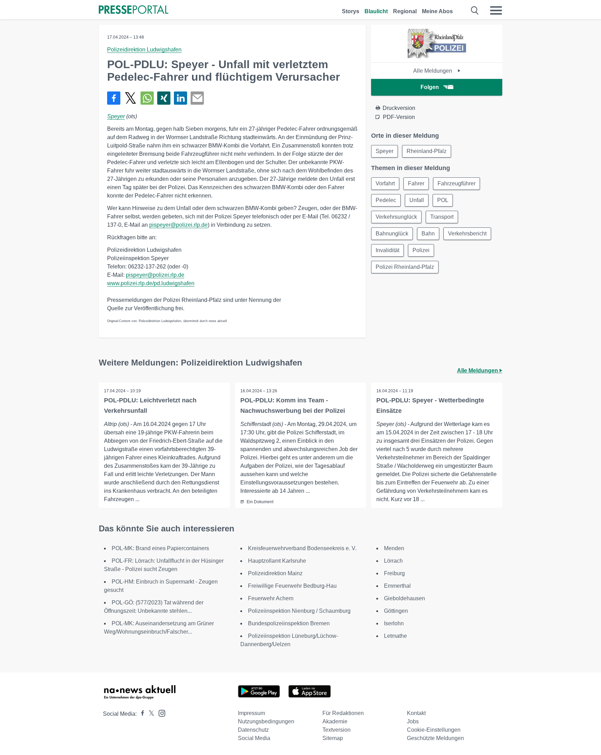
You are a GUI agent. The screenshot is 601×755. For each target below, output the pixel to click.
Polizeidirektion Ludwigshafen (144, 50)
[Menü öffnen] (496, 10)
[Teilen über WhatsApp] (147, 98)
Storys (350, 11)
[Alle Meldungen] (437, 56)
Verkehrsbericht (467, 233)
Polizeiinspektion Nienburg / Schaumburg (299, 611)
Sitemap (332, 738)
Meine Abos (437, 11)
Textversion (336, 730)
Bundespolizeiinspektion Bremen (289, 623)
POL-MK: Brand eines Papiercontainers (160, 548)
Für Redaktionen (343, 713)
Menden (394, 548)
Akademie (334, 721)
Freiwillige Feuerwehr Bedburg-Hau (292, 586)
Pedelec (386, 200)
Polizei (421, 250)
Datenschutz (253, 730)
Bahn (428, 233)
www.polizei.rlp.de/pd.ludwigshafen (150, 283)
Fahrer (416, 183)
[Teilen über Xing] (163, 98)
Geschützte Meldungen (435, 738)
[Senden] (197, 98)
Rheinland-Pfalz (427, 151)
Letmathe (395, 636)
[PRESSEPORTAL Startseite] (133, 10)
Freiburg (394, 573)
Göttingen (396, 611)
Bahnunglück (392, 233)
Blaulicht (376, 11)
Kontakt (416, 713)
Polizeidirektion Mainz (275, 573)
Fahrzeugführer (456, 183)
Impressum (251, 713)
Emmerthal (397, 586)
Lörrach (393, 561)
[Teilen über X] (130, 98)
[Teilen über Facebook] (113, 98)
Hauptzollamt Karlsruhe (277, 561)
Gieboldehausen (404, 598)
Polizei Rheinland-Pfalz (405, 267)
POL (442, 200)
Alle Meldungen (433, 71)
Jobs (413, 721)
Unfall (416, 200)
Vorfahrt (385, 183)
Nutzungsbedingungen (266, 721)
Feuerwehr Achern (271, 598)
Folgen (429, 87)
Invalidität (387, 250)
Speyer (116, 116)
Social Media (254, 738)
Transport (442, 217)
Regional (405, 11)
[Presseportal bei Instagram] (159, 713)
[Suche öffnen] (475, 10)
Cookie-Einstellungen (433, 730)
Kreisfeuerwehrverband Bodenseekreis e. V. (302, 548)
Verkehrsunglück (396, 217)
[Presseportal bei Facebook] (140, 714)
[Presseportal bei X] (149, 714)
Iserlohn (394, 623)
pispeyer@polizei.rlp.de (178, 225)
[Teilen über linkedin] (180, 98)
